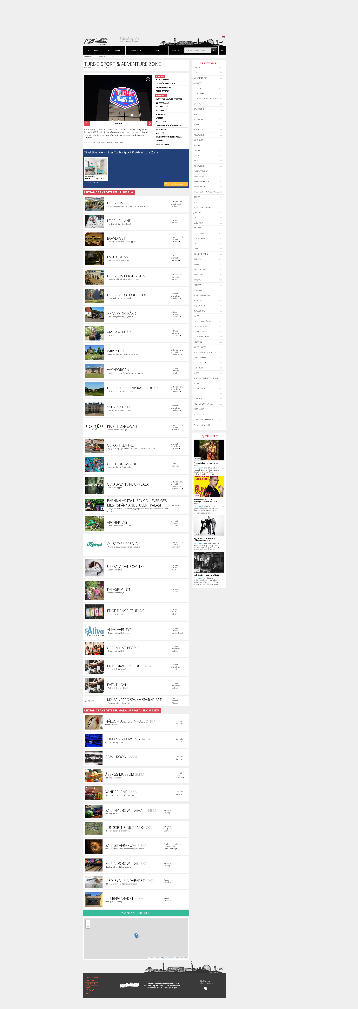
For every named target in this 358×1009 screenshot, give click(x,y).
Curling (197, 155)
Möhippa (197, 285)
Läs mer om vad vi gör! (167, 988)
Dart (196, 161)
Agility (196, 73)
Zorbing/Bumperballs (203, 419)
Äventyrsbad (199, 93)
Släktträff (198, 368)
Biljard (197, 124)
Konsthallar (199, 233)
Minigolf (197, 280)
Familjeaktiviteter (201, 176)
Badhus (197, 114)
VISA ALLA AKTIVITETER (134, 912)
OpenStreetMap (167, 958)
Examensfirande (201, 171)
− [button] (88, 926)
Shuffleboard (200, 347)
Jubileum (197, 212)
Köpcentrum (199, 238)
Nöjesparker (199, 306)
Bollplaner (199, 135)
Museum (197, 300)
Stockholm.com (90, 56)
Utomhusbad (199, 414)
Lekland (197, 259)
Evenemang (114, 50)
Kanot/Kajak (199, 223)
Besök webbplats (167, 83)
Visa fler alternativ (174, 184)
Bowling (197, 145)
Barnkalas (198, 119)
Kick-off (197, 228)
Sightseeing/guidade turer (206, 352)
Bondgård (198, 140)
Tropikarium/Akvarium (203, 404)
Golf (196, 202)
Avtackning (199, 109)
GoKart (197, 197)
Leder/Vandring (201, 254)
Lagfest (197, 243)
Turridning (199, 409)
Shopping (198, 342)
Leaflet (151, 958)
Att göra (93, 50)
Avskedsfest (199, 104)
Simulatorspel (200, 357)
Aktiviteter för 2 (201, 78)
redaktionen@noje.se (206, 983)
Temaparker (199, 399)
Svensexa (198, 383)
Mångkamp (198, 274)
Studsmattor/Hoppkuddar (206, 378)
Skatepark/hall (200, 362)
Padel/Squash (200, 311)
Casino (197, 150)
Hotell (158, 50)
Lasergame (198, 249)
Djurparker (199, 166)
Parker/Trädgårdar (202, 321)
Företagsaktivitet (202, 181)
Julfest (197, 218)
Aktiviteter (103, 56)
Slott (196, 373)
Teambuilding (200, 388)
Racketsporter (200, 326)
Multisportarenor (202, 295)
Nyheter (136, 50)
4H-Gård (197, 67)
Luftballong (199, 269)
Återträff (198, 88)
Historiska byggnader (204, 207)
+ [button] (88, 922)
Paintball (198, 316)
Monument (198, 290)
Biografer (198, 130)
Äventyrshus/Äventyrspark (206, 99)
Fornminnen (199, 186)
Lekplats (197, 264)
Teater (197, 394)
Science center (200, 331)
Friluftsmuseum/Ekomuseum (206, 192)
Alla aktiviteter (203, 425)
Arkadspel (198, 83)
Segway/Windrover (202, 337)
